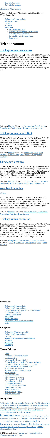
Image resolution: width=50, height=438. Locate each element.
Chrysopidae (4, 183)
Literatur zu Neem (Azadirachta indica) (19, 321)
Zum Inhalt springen (12, 3)
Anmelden (19, 435)
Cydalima (11, 410)
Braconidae (46, 403)
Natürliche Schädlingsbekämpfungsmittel (20, 338)
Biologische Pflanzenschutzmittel (17, 332)
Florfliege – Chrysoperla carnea (16, 356)
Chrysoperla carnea (12, 161)
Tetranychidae (22, 427)
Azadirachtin (43, 212)
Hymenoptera (29, 126)
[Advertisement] (25, 98)
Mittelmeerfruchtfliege (32, 416)
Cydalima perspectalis (23, 410)
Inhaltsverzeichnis (11, 319)
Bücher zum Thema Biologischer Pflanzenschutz (22, 310)
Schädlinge (9, 345)
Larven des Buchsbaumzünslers (16, 360)
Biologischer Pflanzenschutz (10, 9)
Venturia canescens (12, 375)
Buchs (2, 405)
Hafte (12, 183)
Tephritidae (15, 427)
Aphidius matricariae (12, 394)
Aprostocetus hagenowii (13, 392)
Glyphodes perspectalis (23, 412)
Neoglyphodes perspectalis (31, 418)
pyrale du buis (15, 424)
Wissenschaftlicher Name (8, 429)
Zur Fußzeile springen (13, 5)
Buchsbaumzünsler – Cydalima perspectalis (21, 364)
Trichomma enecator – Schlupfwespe (18, 366)
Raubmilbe (25, 424)
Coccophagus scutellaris (13, 381)
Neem (2, 214)
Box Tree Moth (37, 403)
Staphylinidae (8, 427)
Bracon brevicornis (12, 390)
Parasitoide (41, 240)
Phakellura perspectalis (17, 421)
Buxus (32, 405)
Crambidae (3, 410)
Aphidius (21, 403)
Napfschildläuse (4, 418)
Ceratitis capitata (11, 358)
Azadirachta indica (11, 188)
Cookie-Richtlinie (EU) (13, 312)
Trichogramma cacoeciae (15, 218)
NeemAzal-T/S (17, 418)
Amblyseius (4, 403)
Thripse (29, 427)
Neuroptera (28, 183)
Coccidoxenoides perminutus (15, 385)
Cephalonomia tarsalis (13, 387)
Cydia (11, 243)
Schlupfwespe (5, 128)
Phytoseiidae (30, 421)
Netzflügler (19, 183)
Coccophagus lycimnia (13, 383)
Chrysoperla (28, 181)
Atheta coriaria (10, 373)
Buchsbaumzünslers (24, 405)
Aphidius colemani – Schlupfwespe (18, 371)
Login (7, 323)
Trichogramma (16, 128)
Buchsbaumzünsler (11, 405)
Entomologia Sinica (31, 153)
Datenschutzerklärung (13, 314)
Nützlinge (8, 340)
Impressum (9, 317)
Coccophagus (31, 407)
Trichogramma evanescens (16, 50)
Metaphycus (22, 416)
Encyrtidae (12, 412)
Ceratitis (36, 405)
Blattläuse (28, 403)
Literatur (11, 126)
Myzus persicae (44, 416)
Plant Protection (40, 126)
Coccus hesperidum (40, 407)
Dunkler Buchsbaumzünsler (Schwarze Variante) (22, 362)
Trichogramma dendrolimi (16, 133)
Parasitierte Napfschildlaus (14, 368)
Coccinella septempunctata (20, 407)
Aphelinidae (12, 403)
